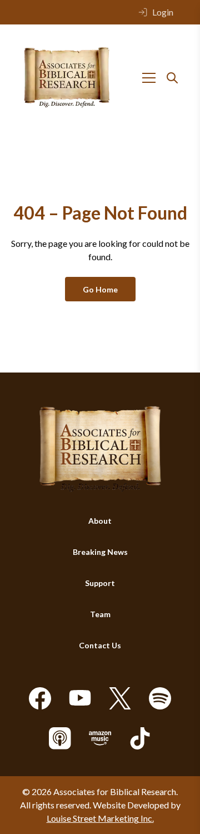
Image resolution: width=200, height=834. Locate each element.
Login (162, 12)
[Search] (172, 78)
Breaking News (100, 552)
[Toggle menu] (149, 78)
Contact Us (100, 645)
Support (100, 583)
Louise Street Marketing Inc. (100, 818)
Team (100, 614)
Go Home (100, 289)
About (100, 520)
